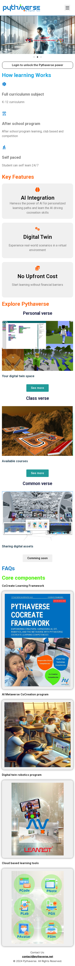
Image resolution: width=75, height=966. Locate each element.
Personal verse (37, 313)
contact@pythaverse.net (37, 956)
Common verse (37, 483)
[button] (34, 57)
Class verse (37, 398)
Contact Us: (37, 952)
